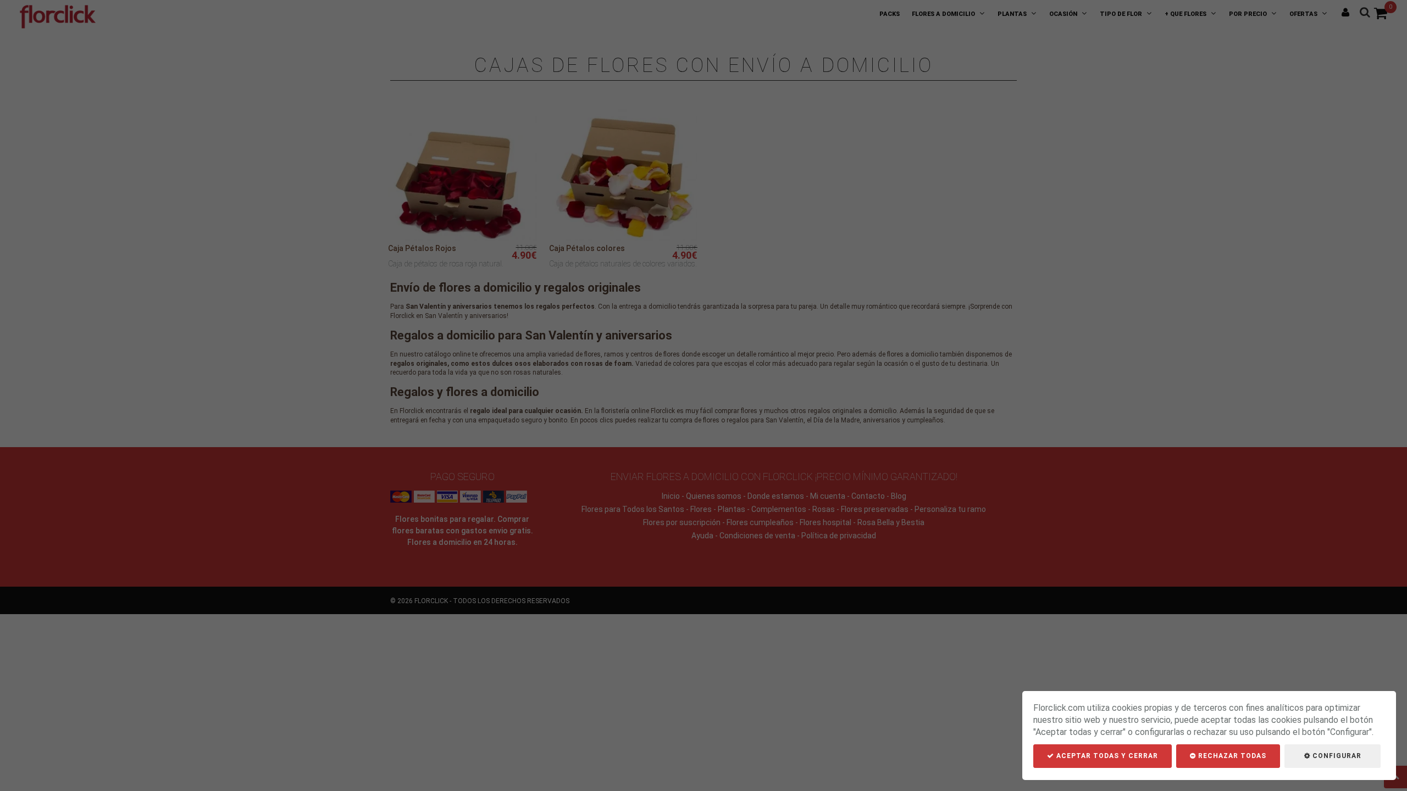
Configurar (1335, 756)
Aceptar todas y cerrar (1106, 756)
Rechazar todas (1231, 756)
